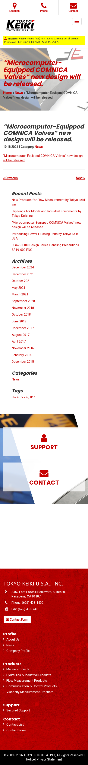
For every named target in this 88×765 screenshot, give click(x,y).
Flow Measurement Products (26, 681)
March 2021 (20, 294)
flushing (25, 397)
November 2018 (23, 308)
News (19, 93)
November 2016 (23, 348)
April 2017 (19, 341)
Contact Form (18, 619)
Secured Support (18, 710)
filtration (16, 397)
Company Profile (18, 651)
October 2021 (21, 281)
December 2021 (23, 274)
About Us (12, 639)
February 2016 (22, 355)
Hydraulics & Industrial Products (28, 675)
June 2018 (19, 321)
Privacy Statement (49, 759)
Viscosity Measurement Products (29, 692)
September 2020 (23, 301)
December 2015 (23, 362)
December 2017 (23, 328)
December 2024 (23, 267)
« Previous (10, 178)
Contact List (15, 724)
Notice (30, 759)
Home (7, 93)
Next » (80, 178)
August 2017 (20, 335)
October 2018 (21, 314)
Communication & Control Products (31, 686)
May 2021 (18, 288)
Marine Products (17, 669)
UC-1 (32, 397)
